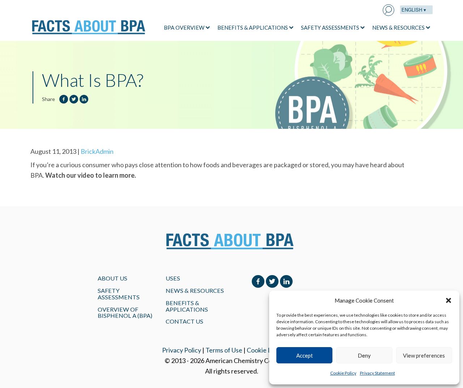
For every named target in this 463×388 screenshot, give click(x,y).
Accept (304, 355)
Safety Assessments (119, 293)
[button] (448, 300)
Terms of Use (223, 350)
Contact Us (184, 321)
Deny (364, 355)
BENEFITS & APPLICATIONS (252, 27)
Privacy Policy (181, 350)
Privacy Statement (377, 373)
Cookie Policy (343, 373)
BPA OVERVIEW (184, 27)
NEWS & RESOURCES (398, 27)
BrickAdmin (97, 151)
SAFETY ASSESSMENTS (330, 27)
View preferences (424, 355)
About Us (112, 278)
